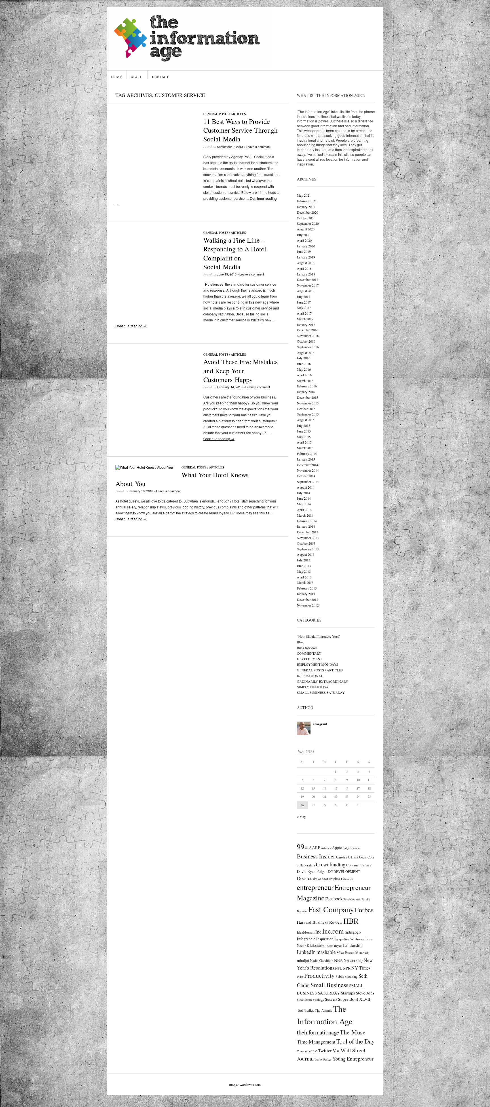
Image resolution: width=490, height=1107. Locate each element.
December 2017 (307, 279)
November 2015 (308, 403)
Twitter (325, 1050)
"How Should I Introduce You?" (319, 636)
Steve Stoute (304, 1000)
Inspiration (324, 938)
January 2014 (306, 526)
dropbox (334, 878)
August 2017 (305, 291)
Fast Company (331, 909)
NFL (338, 968)
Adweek (326, 848)
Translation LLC (307, 1051)
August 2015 (305, 419)
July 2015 (303, 425)
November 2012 (308, 605)
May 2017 (304, 307)
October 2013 (306, 543)
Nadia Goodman (321, 960)
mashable (326, 952)
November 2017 (308, 285)
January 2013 (306, 593)
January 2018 (306, 274)
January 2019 (306, 257)
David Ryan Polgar (312, 871)
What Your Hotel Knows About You (181, 479)
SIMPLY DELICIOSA (312, 686)
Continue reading (131, 325)
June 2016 (304, 363)
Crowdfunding (330, 864)
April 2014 (304, 509)
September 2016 (308, 347)
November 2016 (308, 335)
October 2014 (306, 476)
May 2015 (304, 436)
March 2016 (305, 380)
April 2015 (304, 442)
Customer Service (358, 865)
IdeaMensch (305, 932)
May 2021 (304, 195)
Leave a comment (258, 146)
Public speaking (346, 976)
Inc (318, 931)
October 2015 (306, 408)
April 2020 (304, 240)
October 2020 (306, 218)
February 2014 (307, 521)
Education (347, 879)
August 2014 (305, 487)
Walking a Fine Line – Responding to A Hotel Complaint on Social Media (234, 253)
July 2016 (303, 358)
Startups (348, 993)
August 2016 (305, 352)
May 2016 (304, 369)
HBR (350, 921)
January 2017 (306, 324)
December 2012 (307, 599)
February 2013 (307, 588)
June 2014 (304, 498)
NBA (338, 960)
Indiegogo (353, 932)
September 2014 (308, 481)
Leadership (353, 945)
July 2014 (303, 493)
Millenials (362, 952)
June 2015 (304, 431)
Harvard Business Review (320, 922)
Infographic (306, 938)
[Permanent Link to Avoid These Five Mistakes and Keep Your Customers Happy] (155, 430)
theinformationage (318, 1032)
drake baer (320, 878)
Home (116, 76)
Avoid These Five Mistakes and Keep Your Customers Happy (240, 370)
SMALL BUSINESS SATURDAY (321, 692)
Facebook (334, 898)
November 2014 (308, 470)
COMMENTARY (309, 653)
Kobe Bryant (334, 946)
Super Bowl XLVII (354, 999)
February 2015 (307, 453)
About (137, 76)
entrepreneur (315, 887)
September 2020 (308, 223)
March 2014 (305, 515)
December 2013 (307, 532)
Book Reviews (307, 647)
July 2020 (303, 234)
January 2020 (306, 246)
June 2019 (304, 251)
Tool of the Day (355, 1041)
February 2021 (307, 201)
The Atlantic (323, 1010)
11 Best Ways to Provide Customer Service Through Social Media (240, 130)
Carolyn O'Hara (347, 857)
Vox (336, 1050)
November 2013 (308, 537)
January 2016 (306, 391)
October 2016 (306, 341)
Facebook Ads (352, 899)
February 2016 (307, 386)
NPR (346, 968)
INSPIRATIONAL (310, 675)
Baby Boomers (351, 848)
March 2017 (305, 319)
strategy (318, 999)
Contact (160, 76)
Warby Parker (322, 1059)
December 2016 (307, 330)
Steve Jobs (365, 993)
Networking (353, 960)
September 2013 (308, 549)
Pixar (300, 977)
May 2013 (304, 571)
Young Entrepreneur (352, 1058)
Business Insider (316, 856)
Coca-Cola (366, 857)
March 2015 (305, 448)
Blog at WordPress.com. (245, 1084)
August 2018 (305, 262)
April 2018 (304, 268)
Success (331, 999)
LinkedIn (306, 952)
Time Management (316, 1041)
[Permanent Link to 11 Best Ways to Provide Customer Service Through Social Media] (155, 189)
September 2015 (308, 414)
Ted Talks (305, 1010)
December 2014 (307, 465)
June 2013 (304, 565)
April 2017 (304, 313)
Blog (300, 642)
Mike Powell (345, 952)
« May (301, 816)
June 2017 (304, 302)
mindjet (303, 960)
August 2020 (305, 229)
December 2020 (307, 212)
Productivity (319, 975)
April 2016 (304, 375)
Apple (337, 847)
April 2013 (304, 577)
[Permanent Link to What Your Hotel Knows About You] (144, 467)
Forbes (364, 909)
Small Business (329, 985)
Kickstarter (316, 945)
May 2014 (304, 504)
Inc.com (333, 931)
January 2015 (306, 459)
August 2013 (305, 554)
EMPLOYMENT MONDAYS (317, 664)
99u (302, 846)
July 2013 (303, 560)
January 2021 (306, 206)
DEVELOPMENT (309, 658)
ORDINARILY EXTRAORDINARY (322, 681)
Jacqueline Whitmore (349, 939)
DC (330, 871)
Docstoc (304, 878)
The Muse (353, 1032)
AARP (314, 847)
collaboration (306, 865)
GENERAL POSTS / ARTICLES (224, 114)
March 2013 (305, 582)
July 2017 (303, 296)
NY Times (360, 968)
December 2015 (307, 397)
